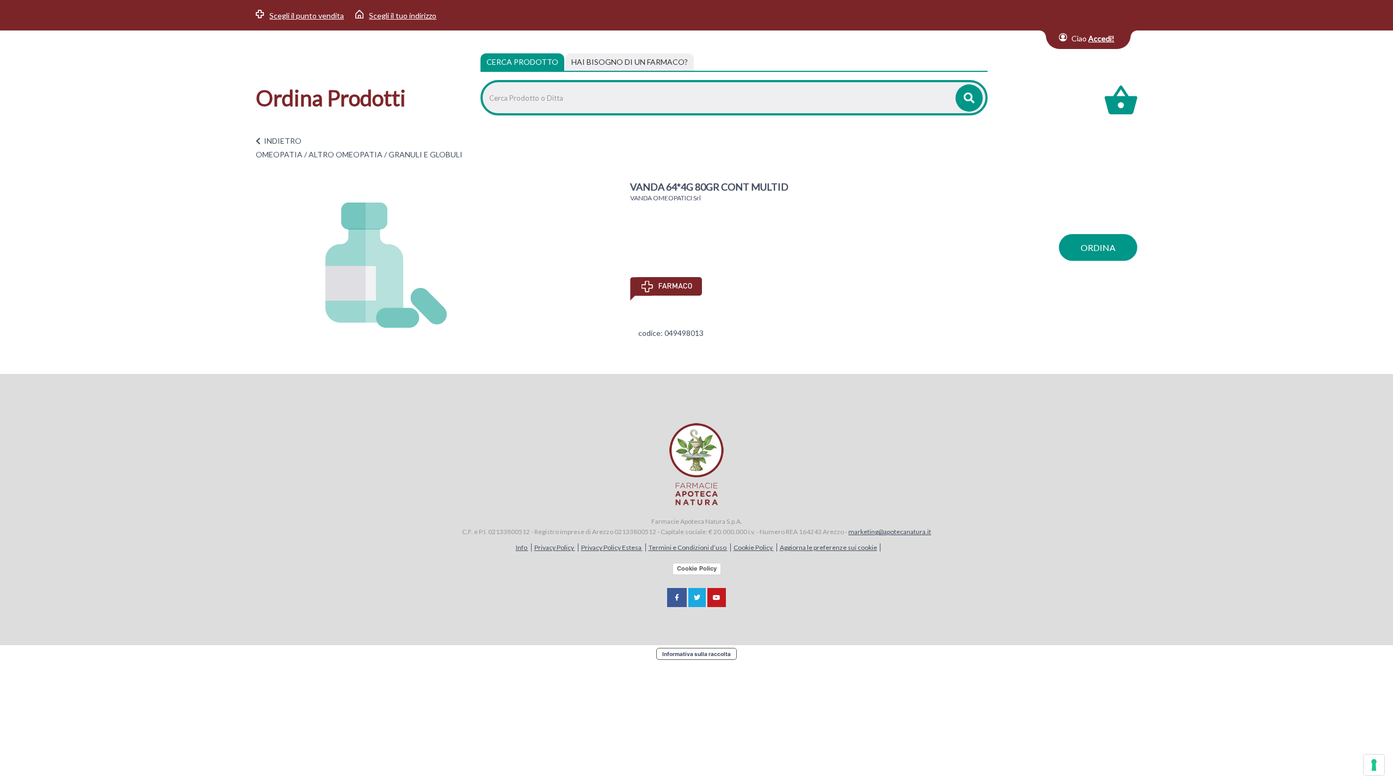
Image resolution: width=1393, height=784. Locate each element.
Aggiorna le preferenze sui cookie (828, 547)
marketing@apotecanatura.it (889, 532)
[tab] (629, 62)
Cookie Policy (754, 547)
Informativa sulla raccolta (696, 654)
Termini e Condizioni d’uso (688, 547)
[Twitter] (697, 597)
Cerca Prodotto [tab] (522, 61)
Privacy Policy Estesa (612, 547)
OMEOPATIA (279, 154)
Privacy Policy (554, 547)
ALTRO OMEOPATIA (346, 154)
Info (522, 547)
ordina (1098, 247)
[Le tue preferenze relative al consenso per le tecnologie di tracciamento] (1374, 765)
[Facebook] (677, 597)
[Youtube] (716, 597)
